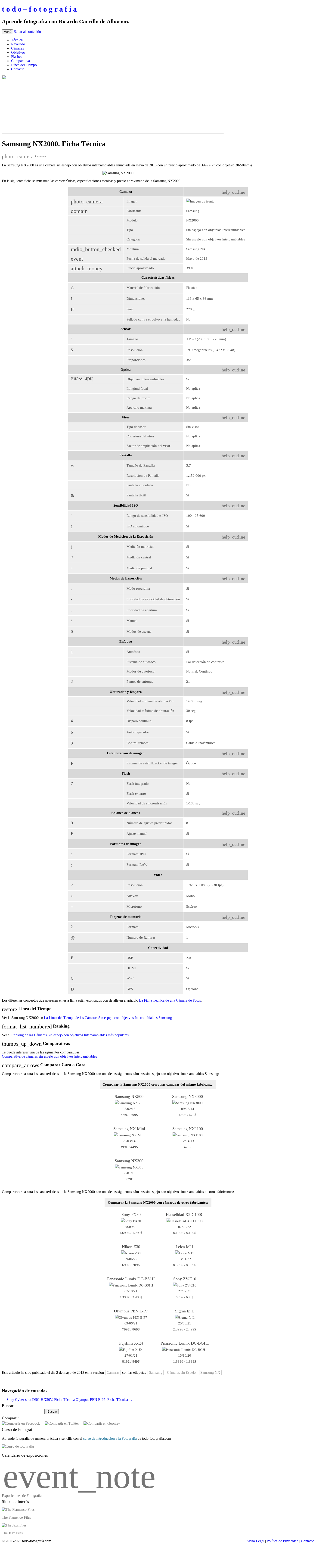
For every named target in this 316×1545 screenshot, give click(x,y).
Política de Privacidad (282, 1541)
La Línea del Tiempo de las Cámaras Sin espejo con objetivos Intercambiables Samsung (108, 1018)
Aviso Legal (255, 1541)
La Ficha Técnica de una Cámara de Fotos (170, 1000)
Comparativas (21, 61)
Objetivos (18, 52)
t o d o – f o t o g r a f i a (39, 9)
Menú (7, 32)
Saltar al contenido (27, 32)
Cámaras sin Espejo (181, 1372)
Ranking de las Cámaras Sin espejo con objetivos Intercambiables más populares (70, 1035)
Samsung (155, 1372)
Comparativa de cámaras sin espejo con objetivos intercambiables (49, 1056)
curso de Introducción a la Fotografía (110, 1438)
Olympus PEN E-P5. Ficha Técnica (104, 1400)
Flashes (16, 57)
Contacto (17, 69)
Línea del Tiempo (24, 65)
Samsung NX (210, 1372)
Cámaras (17, 48)
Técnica (17, 40)
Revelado (18, 44)
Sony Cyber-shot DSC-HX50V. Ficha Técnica (38, 1400)
